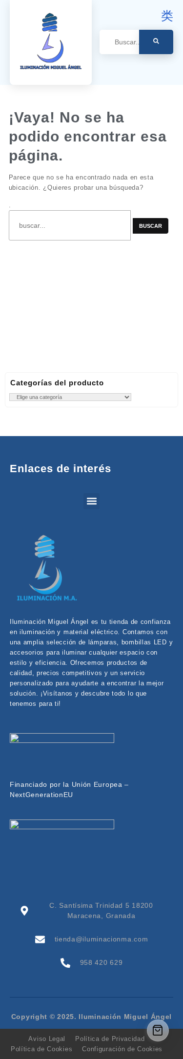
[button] (91, 501)
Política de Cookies (41, 1049)
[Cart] (158, 1030)
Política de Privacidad (109, 1038)
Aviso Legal (46, 1038)
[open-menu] (167, 69)
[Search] (156, 42)
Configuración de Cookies (122, 1049)
